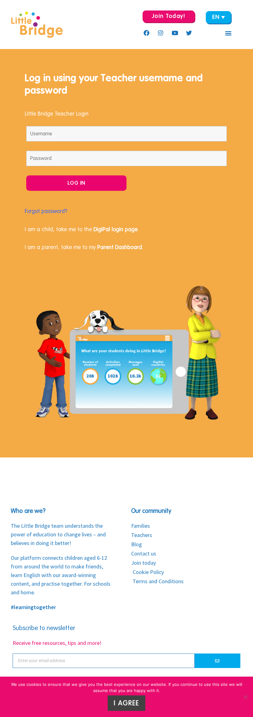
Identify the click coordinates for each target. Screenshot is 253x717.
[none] (218, 17)
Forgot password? (47, 211)
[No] (245, 697)
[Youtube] (174, 33)
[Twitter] (189, 33)
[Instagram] (160, 33)
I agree (126, 703)
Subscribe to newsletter (44, 628)
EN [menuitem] (216, 17)
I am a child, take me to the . (82, 229)
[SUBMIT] (217, 660)
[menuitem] (218, 17)
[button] (228, 33)
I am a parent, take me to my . (84, 247)
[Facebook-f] (146, 33)
